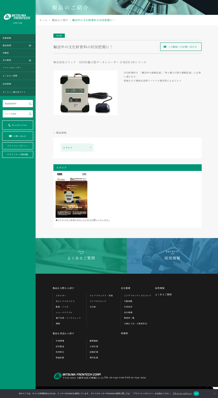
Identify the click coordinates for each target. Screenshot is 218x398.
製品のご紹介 (59, 20)
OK (196, 393)
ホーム (43, 20)
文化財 (59, 35)
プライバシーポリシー (17, 145)
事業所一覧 (129, 317)
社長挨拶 (128, 306)
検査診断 (60, 357)
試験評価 (94, 351)
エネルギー (61, 295)
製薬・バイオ (62, 306)
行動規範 (128, 301)
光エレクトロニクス (65, 301)
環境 (58, 323)
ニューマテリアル (64, 312)
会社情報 (128, 312)
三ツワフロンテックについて (137, 295)
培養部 (6, 52)
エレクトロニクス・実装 (101, 295)
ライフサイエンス (98, 301)
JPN (15, 23)
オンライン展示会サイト (14, 92)
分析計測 (94, 346)
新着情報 (7, 38)
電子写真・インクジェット (68, 317)
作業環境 (60, 340)
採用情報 (7, 83)
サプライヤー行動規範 (17, 154)
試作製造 (60, 346)
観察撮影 (94, 340)
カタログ (68, 147)
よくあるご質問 (10, 75)
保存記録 (94, 357)
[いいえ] (214, 393)
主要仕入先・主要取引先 (135, 323)
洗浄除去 (60, 351)
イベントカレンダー (12, 67)
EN (20, 23)
